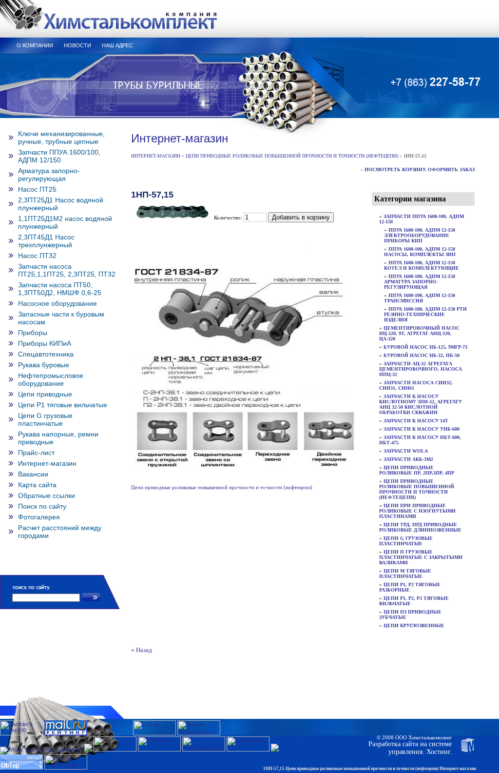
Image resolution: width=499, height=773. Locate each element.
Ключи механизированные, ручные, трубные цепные (61, 137)
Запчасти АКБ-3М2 (408, 459)
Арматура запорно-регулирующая (49, 174)
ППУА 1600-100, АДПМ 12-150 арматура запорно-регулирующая (419, 282)
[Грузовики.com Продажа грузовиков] (159, 750)
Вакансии (33, 474)
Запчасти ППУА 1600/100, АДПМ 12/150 (59, 156)
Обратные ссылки (46, 495)
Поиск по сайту (42, 506)
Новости (77, 45)
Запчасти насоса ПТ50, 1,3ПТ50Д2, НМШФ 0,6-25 (59, 289)
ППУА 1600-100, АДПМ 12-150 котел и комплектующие (421, 265)
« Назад (141, 650)
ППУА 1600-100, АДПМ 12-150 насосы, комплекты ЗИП (420, 251)
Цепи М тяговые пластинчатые (405, 573)
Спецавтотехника (46, 354)
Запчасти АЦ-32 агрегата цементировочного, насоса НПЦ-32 (420, 369)
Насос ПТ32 (37, 255)
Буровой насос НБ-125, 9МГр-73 (425, 347)
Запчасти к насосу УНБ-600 (422, 429)
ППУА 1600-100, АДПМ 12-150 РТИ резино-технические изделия (425, 314)
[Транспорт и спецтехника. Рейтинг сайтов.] (275, 750)
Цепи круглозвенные (414, 625)
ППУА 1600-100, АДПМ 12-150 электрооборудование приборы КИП (419, 235)
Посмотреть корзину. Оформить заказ (420, 169)
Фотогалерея (39, 517)
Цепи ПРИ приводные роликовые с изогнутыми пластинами (417, 511)
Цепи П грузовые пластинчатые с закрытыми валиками (420, 557)
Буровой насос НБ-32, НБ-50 (422, 355)
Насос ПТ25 (37, 189)
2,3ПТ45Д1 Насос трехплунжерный (46, 241)
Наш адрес (117, 45)
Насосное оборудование (57, 303)
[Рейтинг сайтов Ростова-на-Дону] (88, 750)
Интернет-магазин (47, 463)
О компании (35, 45)
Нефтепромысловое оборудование (50, 379)
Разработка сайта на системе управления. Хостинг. (410, 747)
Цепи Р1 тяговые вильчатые (62, 405)
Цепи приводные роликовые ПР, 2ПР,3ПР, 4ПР (416, 470)
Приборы (32, 333)
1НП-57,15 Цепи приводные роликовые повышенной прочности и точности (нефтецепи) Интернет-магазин (369, 768)
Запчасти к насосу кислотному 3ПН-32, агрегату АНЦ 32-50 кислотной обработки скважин (420, 404)
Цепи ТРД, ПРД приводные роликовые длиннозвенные (420, 527)
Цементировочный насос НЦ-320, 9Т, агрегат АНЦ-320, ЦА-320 (419, 333)
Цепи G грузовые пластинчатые (45, 419)
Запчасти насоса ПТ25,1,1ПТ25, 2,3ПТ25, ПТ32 (66, 270)
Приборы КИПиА (44, 343)
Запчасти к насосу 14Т (416, 420)
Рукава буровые (43, 365)
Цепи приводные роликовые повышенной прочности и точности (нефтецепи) (292, 156)
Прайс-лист (36, 452)
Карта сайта (37, 485)
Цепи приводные (45, 394)
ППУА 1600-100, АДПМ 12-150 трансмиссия (419, 298)
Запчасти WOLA (406, 451)
